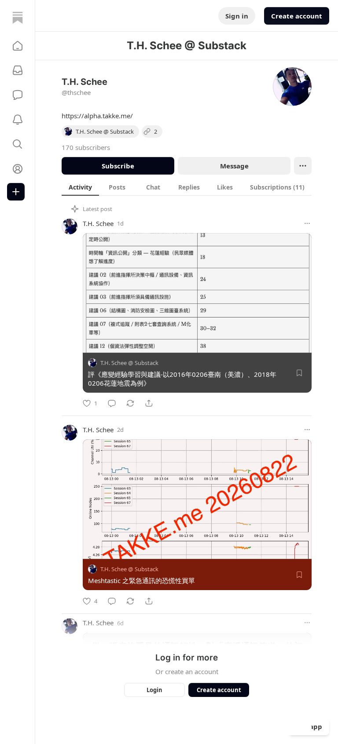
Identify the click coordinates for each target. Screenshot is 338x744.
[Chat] (17, 95)
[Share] (148, 403)
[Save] (299, 373)
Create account (296, 15)
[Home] (17, 17)
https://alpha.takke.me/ (97, 115)
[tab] (80, 187)
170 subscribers (86, 147)
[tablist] (187, 187)
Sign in (236, 15)
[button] (17, 45)
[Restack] (130, 403)
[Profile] (17, 168)
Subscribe (118, 165)
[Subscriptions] (17, 70)
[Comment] (111, 403)
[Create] (16, 192)
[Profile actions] (303, 166)
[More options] (307, 223)
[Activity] (17, 119)
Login (154, 690)
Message (234, 165)
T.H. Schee (98, 223)
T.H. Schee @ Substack (129, 363)
